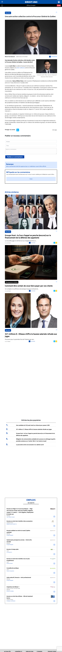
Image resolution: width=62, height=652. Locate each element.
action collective (20, 68)
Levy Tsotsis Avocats (11, 517)
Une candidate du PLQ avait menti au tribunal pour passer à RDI (33, 425)
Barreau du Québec (10, 591)
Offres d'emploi (31, 5)
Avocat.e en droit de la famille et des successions (20, 521)
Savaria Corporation (10, 571)
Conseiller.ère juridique (13, 568)
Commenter (33, 242)
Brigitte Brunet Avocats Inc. (12, 524)
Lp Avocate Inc (9, 552)
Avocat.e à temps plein (13, 549)
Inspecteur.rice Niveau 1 (13, 587)
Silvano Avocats (10, 563)
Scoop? (58, 5)
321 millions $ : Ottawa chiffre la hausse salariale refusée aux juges (34, 429)
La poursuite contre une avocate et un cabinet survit (30, 445)
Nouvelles (8, 13)
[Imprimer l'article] (56, 243)
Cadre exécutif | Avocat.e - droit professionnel (19, 577)
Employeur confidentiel (11, 601)
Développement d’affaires (12, 282)
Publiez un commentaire (15, 157)
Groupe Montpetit (10, 535)
